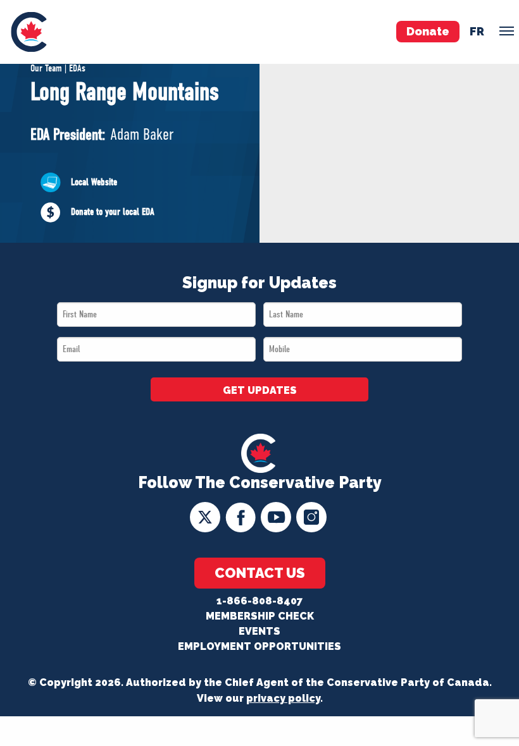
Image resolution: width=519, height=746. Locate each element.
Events (259, 631)
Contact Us (260, 573)
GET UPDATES (260, 390)
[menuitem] (29, 32)
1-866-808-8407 (259, 601)
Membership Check (260, 616)
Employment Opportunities (259, 646)
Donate (427, 31)
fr (477, 31)
